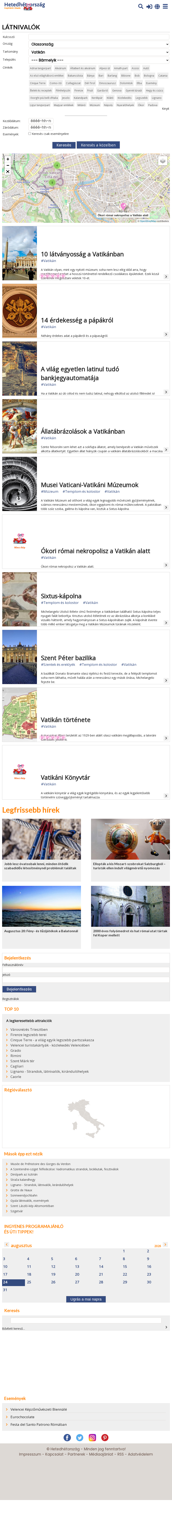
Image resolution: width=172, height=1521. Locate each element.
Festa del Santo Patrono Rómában (38, 1424)
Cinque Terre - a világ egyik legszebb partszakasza (52, 1040)
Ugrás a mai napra (86, 1299)
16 (149, 1266)
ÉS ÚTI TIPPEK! (19, 1231)
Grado (15, 1050)
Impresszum (30, 1454)
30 (149, 1282)
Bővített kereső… (13, 1329)
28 (101, 1282)
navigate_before (6, 1244)
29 (125, 1282)
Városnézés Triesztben (29, 1029)
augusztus (21, 1245)
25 (29, 1282)
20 (77, 1274)
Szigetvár (16, 1211)
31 (5, 1290)
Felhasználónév (12, 965)
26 (53, 1282)
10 (5, 1266)
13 (77, 1266)
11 (29, 1266)
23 (149, 1274)
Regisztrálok (10, 999)
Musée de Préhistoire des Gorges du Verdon (40, 1164)
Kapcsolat (54, 1454)
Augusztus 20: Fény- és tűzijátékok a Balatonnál (41, 931)
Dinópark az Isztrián (24, 1174)
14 (101, 1266)
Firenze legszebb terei (28, 1035)
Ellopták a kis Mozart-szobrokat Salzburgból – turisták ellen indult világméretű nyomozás (129, 866)
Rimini (15, 1056)
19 (53, 1274)
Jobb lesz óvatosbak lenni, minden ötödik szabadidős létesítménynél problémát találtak (40, 866)
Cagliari (16, 1066)
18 (29, 1274)
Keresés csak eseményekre (50, 134)
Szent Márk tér (22, 1061)
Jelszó (6, 975)
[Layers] (162, 160)
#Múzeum (49, 491)
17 (5, 1274)
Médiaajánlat (101, 1454)
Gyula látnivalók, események (29, 1201)
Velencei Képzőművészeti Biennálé (38, 1409)
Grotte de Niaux (21, 1190)
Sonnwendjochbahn (23, 1195)
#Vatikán (48, 260)
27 (77, 1282)
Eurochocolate (22, 1416)
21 (101, 1274)
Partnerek (76, 1454)
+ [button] (8, 159)
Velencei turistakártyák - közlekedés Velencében (50, 1045)
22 (125, 1274)
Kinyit (165, 109)
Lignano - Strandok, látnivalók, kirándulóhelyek (49, 1071)
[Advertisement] (86, 1363)
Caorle (15, 1077)
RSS (120, 1454)
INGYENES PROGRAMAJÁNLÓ (33, 1226)
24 (5, 1282)
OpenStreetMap (148, 221)
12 (53, 1266)
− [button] (8, 165)
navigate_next (165, 1244)
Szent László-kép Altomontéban (32, 1206)
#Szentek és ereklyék (58, 664)
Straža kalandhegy (22, 1180)
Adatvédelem (140, 1454)
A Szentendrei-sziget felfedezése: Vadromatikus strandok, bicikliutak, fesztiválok (64, 1169)
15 (125, 1266)
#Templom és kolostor (81, 491)
